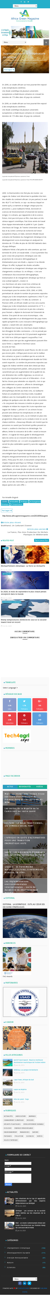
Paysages (8, 1136)
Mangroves (25, 1132)
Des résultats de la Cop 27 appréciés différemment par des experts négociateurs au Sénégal (30, 1201)
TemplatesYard (23, 1288)
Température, (8, 65)
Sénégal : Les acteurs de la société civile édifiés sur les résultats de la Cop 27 (30, 1213)
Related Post (8, 540)
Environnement (10, 1132)
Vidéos (39, 787)
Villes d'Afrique (11, 1140)
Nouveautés (25, 787)
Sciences (30, 1136)
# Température (16, 504)
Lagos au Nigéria (20, 1089)
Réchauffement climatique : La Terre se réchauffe (23, 566)
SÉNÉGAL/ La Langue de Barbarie (26, 1070)
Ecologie (8, 1128)
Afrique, (16, 63)
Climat (5, 548)
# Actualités (14, 501)
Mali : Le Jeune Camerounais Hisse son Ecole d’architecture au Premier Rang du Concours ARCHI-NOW (30, 1225)
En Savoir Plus (42, 540)
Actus (10, 787)
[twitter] (28, 2)
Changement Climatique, (29, 63)
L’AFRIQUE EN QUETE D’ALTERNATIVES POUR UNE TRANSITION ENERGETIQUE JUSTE (25, 841)
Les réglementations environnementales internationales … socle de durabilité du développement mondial (21, 887)
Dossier (30, 1120)
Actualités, (9, 63)
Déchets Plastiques (12, 1124)
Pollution (19, 1136)
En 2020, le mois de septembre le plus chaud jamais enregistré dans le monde (23, 593)
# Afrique (24, 501)
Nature (35, 1132)
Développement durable (34, 1124)
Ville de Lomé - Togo (21, 1099)
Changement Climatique (12, 602)
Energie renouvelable (24, 1128)
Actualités (7, 574)
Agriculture (21, 1116)
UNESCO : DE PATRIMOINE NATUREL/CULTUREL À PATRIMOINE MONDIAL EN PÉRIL (24, 870)
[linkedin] (24, 2)
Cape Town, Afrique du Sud (24, 1080)
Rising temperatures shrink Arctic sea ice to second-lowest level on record (24, 621)
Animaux (32, 1116)
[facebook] (21, 2)
